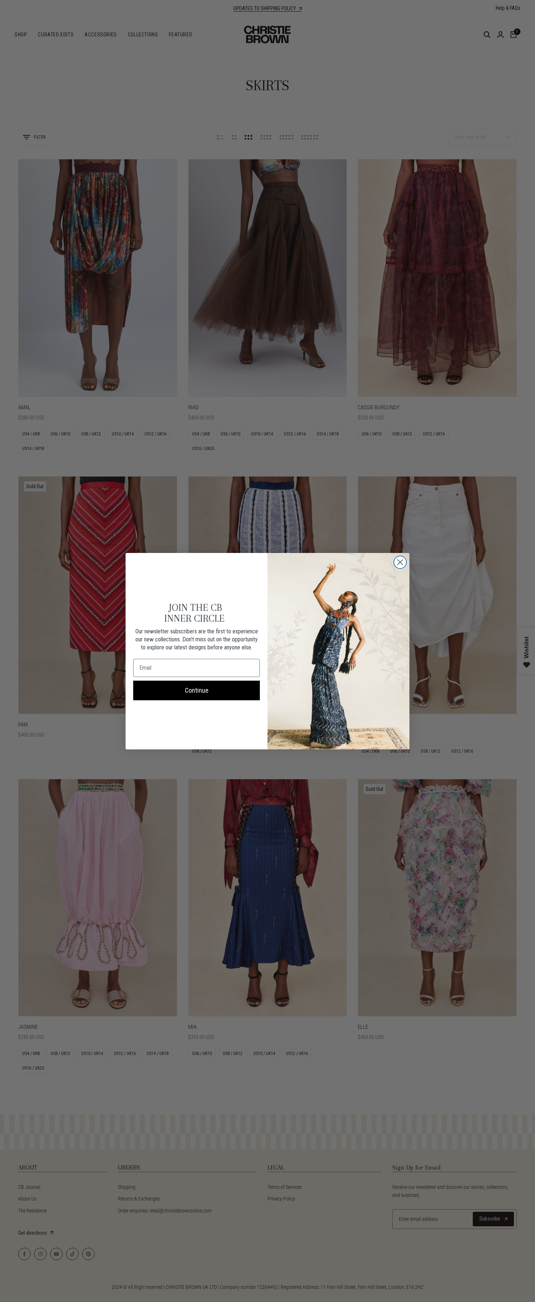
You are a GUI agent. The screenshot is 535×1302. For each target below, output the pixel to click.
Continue (197, 690)
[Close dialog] (400, 562)
